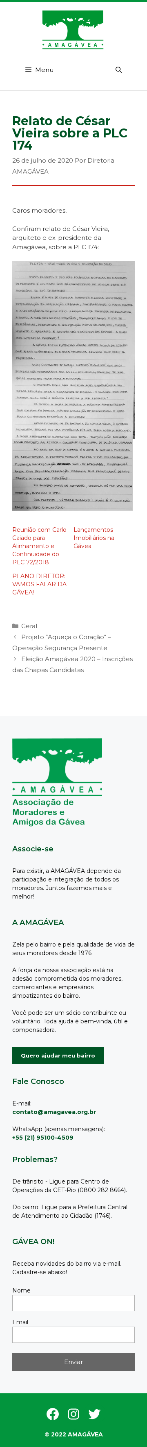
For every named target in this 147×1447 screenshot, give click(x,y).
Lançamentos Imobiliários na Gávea (94, 538)
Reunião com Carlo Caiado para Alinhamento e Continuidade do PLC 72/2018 (39, 546)
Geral (29, 626)
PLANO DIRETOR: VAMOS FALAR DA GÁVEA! (39, 584)
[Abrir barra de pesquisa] (119, 70)
